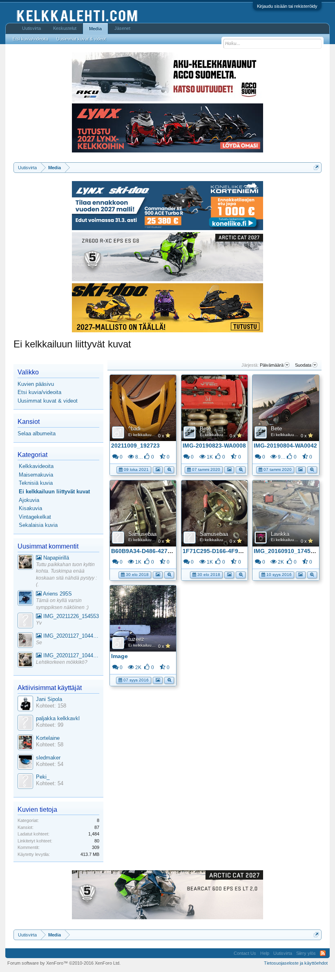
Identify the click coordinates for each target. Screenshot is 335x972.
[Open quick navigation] (316, 167)
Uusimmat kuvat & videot (48, 401)
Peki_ (42, 777)
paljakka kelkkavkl (58, 718)
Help (264, 953)
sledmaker (48, 758)
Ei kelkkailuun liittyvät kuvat (153, 434)
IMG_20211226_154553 (70, 616)
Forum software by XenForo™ (64, 963)
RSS (323, 953)
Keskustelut (64, 28)
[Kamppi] (25, 563)
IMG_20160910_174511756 (290, 551)
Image (119, 656)
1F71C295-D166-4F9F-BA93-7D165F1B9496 (242, 551)
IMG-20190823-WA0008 (214, 445)
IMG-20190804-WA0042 (285, 445)
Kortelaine (48, 738)
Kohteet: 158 (51, 706)
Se (39, 642)
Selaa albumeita (37, 433)
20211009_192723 (135, 445)
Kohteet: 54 (49, 764)
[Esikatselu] (169, 469)
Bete (205, 429)
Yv (39, 623)
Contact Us (245, 953)
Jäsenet (122, 28)
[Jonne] (25, 621)
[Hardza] (25, 599)
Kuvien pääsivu (36, 384)
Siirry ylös (306, 953)
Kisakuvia (30, 508)
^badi (134, 429)
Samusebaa (142, 534)
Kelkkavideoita (36, 466)
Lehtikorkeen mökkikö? (61, 662)
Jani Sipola (49, 699)
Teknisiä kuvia (36, 483)
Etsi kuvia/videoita (39, 392)
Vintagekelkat (35, 517)
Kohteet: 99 (49, 725)
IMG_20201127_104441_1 (70, 636)
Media (95, 28)
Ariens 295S (57, 594)
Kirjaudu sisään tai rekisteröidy (287, 6)
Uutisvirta (31, 28)
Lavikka (280, 534)
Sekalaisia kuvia (38, 525)
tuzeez (136, 639)
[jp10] (25, 641)
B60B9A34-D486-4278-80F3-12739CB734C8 (170, 551)
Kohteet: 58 (49, 744)
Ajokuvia (29, 500)
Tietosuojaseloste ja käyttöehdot (296, 963)
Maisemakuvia (36, 475)
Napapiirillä (55, 558)
